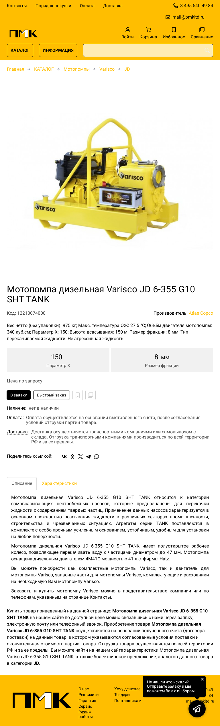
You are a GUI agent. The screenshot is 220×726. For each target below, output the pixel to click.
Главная (15, 69)
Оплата (87, 5)
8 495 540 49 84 (196, 5)
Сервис (85, 706)
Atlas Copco (201, 313)
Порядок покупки (53, 5)
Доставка (113, 5)
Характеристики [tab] (59, 483)
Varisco (107, 69)
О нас (83, 689)
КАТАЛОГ (20, 50)
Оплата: (15, 417)
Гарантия (87, 701)
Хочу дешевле (127, 689)
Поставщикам (127, 701)
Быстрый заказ (51, 395)
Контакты (17, 5)
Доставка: (18, 432)
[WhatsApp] (96, 456)
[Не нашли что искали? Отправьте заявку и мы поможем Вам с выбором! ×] (197, 708)
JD (127, 69)
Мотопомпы (77, 69)
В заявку (18, 395)
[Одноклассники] (72, 456)
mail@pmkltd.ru (188, 17)
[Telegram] (88, 456)
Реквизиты (88, 695)
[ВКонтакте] (64, 456)
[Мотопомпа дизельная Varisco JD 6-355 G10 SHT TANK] (110, 181)
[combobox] (148, 50)
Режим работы (85, 714)
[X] (80, 456)
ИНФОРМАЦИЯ (58, 50)
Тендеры (122, 695)
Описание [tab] (21, 483)
